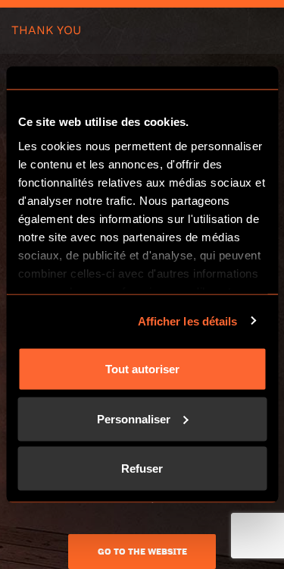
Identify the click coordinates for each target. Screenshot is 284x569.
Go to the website (142, 551)
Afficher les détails (188, 320)
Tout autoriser (142, 369)
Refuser (142, 468)
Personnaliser (133, 418)
